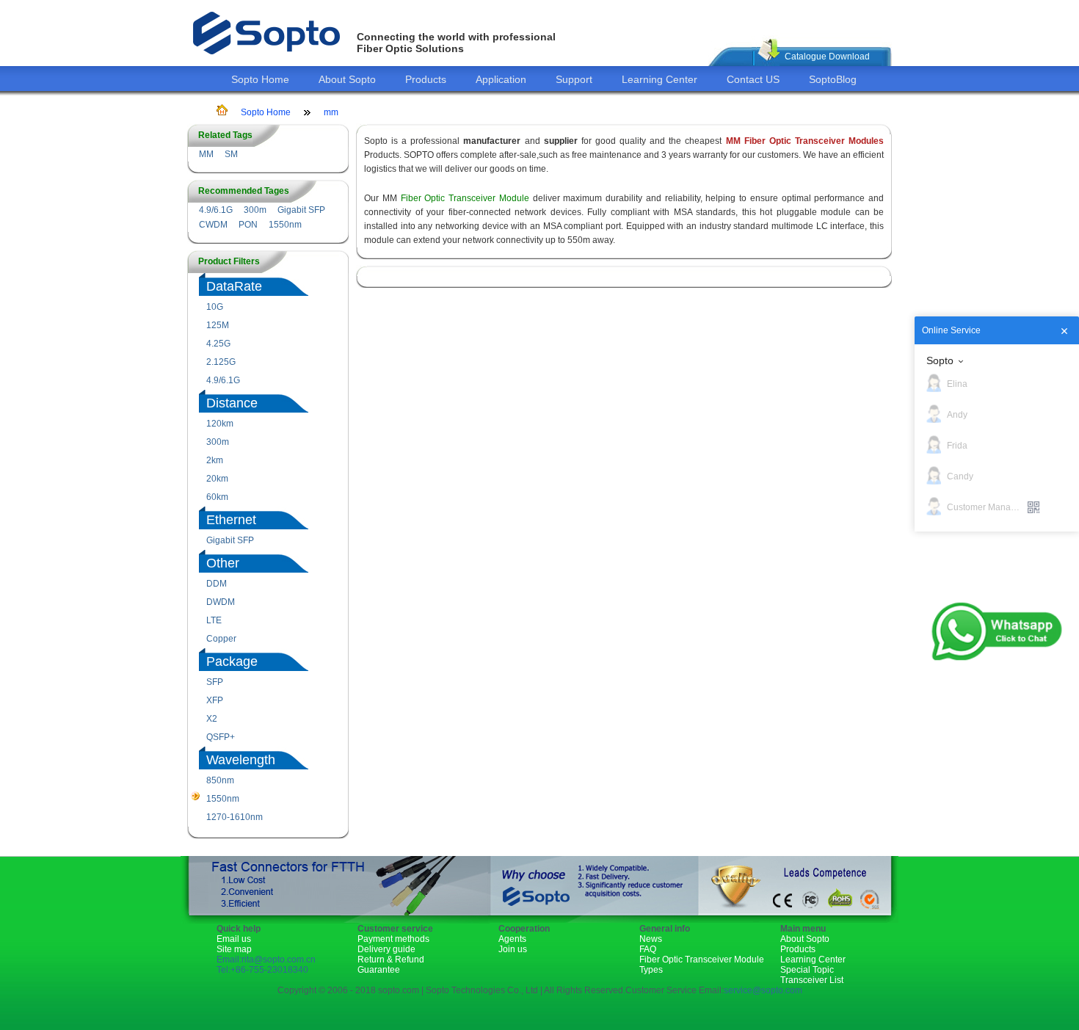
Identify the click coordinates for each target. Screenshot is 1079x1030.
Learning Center (659, 79)
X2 (211, 719)
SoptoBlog (833, 79)
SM (231, 154)
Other (222, 563)
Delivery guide (386, 949)
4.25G (218, 343)
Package (232, 661)
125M (217, 325)
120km (219, 423)
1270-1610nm (234, 817)
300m (255, 210)
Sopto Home (260, 79)
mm (331, 112)
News (650, 939)
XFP (214, 700)
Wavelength (240, 759)
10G (214, 307)
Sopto (939, 360)
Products (425, 79)
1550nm (285, 225)
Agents (512, 939)
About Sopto (347, 79)
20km (217, 479)
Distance (232, 403)
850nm (220, 780)
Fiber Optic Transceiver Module (465, 198)
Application (501, 79)
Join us (512, 949)
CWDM (213, 225)
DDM (216, 584)
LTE (214, 620)
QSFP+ (220, 737)
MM (206, 154)
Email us (234, 939)
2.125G (221, 362)
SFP (214, 682)
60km (217, 497)
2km (214, 460)
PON (248, 225)
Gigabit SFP (301, 210)
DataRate (234, 286)
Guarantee (378, 970)
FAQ (647, 949)
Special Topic (807, 970)
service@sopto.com (763, 990)
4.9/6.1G (216, 210)
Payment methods (393, 939)
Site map (234, 949)
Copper (221, 639)
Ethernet (231, 519)
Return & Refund (390, 959)
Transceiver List (811, 980)
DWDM (220, 602)
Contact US (753, 79)
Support (574, 79)
